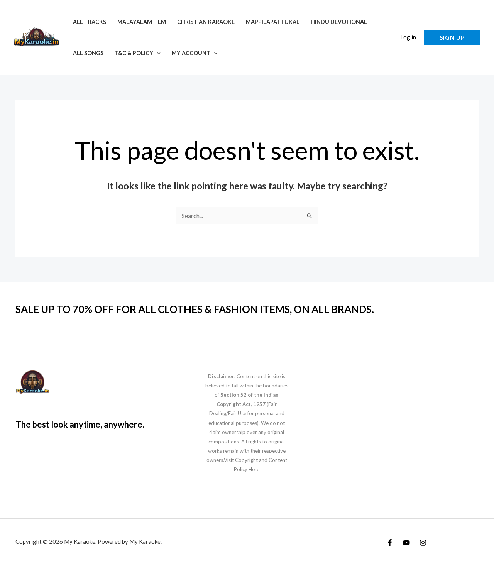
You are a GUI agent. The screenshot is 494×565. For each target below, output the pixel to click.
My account (191, 53)
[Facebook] (389, 542)
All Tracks (89, 22)
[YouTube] (406, 542)
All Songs (88, 53)
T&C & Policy (134, 53)
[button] (157, 53)
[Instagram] (423, 542)
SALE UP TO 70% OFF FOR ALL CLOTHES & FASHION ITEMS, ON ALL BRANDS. (194, 309)
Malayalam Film (141, 22)
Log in (408, 37)
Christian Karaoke (206, 22)
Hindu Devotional (339, 22)
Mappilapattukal (272, 22)
